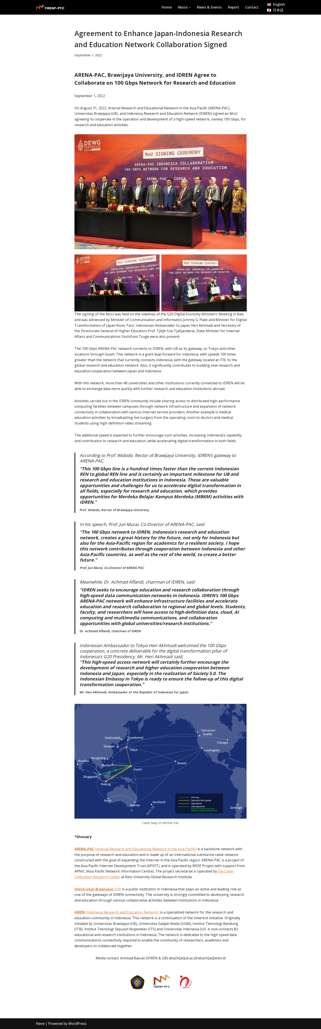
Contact (252, 7)
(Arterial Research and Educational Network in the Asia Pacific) (135, 849)
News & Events (209, 7)
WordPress (77, 1023)
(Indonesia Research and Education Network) (116, 912)
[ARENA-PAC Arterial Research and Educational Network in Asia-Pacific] (50, 7)
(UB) (117, 889)
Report (233, 7)
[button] (190, 7)
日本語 (278, 10)
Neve (40, 1023)
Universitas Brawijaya (94, 889)
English (279, 4)
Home (166, 7)
